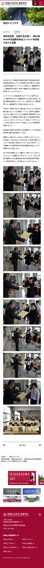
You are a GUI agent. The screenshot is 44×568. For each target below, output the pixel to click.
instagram (40, 515)
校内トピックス (14, 457)
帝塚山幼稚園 (27, 543)
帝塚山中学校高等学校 (16, 514)
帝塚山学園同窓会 (28, 547)
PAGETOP (41, 565)
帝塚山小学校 (8, 543)
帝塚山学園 (7, 539)
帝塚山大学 (26, 539)
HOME (3, 457)
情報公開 (6, 551)
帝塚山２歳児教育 (9, 547)
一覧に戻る (22, 445)
